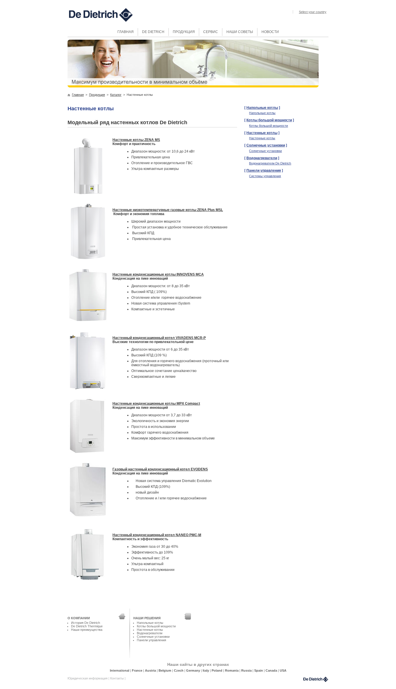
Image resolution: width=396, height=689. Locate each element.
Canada (272, 670)
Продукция (97, 94)
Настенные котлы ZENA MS (136, 140)
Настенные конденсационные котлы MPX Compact (156, 404)
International (120, 670)
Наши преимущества (86, 629)
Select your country (312, 12)
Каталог (115, 94)
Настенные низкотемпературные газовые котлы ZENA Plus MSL (167, 210)
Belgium (165, 670)
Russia (247, 670)
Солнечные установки (265, 145)
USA (283, 670)
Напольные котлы (262, 108)
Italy (206, 670)
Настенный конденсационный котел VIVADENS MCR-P (159, 338)
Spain (259, 670)
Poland (217, 670)
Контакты (117, 678)
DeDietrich (315, 679)
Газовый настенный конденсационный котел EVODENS (160, 469)
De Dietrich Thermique (87, 626)
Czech (179, 670)
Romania (232, 670)
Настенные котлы (261, 133)
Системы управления (265, 176)
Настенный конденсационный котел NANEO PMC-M (156, 535)
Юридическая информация (88, 678)
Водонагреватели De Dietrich (270, 163)
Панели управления (263, 170)
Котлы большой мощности (269, 120)
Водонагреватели (261, 158)
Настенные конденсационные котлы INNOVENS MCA (158, 274)
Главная (78, 94)
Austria (151, 670)
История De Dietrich (85, 622)
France (137, 670)
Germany (193, 670)
